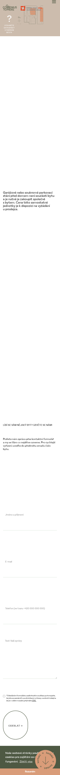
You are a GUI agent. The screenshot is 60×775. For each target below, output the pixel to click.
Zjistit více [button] (26, 761)
